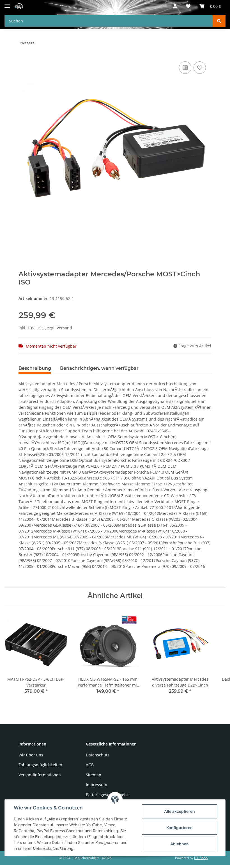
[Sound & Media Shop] (19, 6)
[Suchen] (219, 21)
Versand (64, 328)
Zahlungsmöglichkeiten (40, 764)
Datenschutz (97, 755)
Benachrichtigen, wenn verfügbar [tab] (99, 368)
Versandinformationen (40, 774)
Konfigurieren (179, 827)
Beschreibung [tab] (35, 368)
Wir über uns (31, 755)
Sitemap (93, 774)
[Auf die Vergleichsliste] (185, 67)
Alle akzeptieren (179, 811)
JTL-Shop (201, 857)
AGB (90, 764)
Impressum (96, 784)
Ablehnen (179, 843)
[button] (175, 6)
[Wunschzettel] (188, 6)
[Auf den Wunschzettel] (200, 67)
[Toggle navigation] (7, 3)
